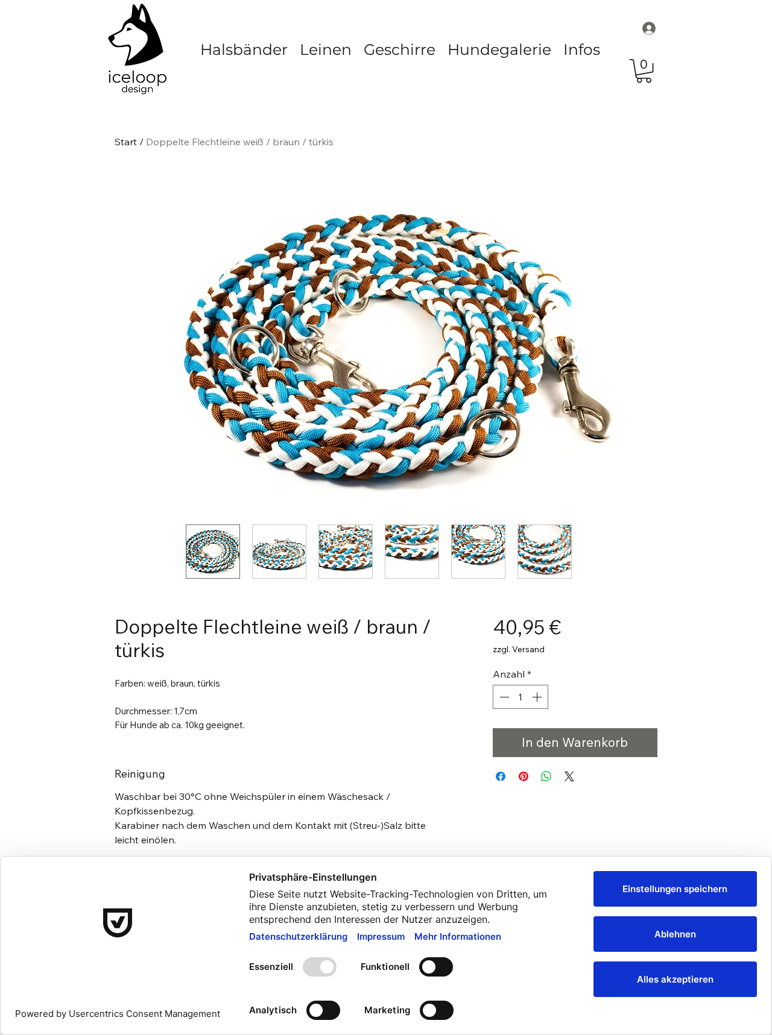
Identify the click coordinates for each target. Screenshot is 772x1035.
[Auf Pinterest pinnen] (523, 776)
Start (126, 142)
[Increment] (538, 696)
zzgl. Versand (519, 649)
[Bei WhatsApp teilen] (546, 776)
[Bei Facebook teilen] (500, 776)
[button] (244, 50)
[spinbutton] (520, 696)
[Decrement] (503, 696)
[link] (644, 71)
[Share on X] (569, 776)
